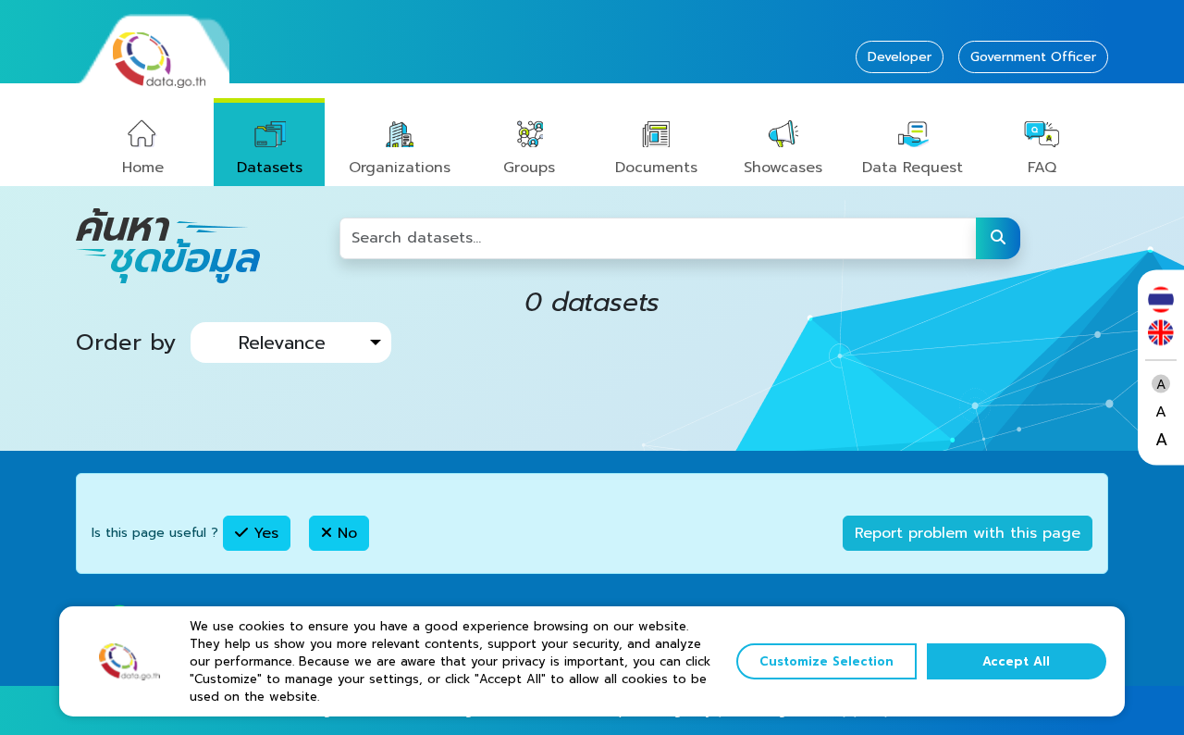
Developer (899, 57)
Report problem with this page (967, 533)
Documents (656, 167)
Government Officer (1033, 57)
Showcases (783, 167)
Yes (263, 533)
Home (143, 167)
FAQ (1042, 167)
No (344, 533)
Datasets (269, 167)
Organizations (399, 167)
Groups (529, 167)
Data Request (912, 167)
